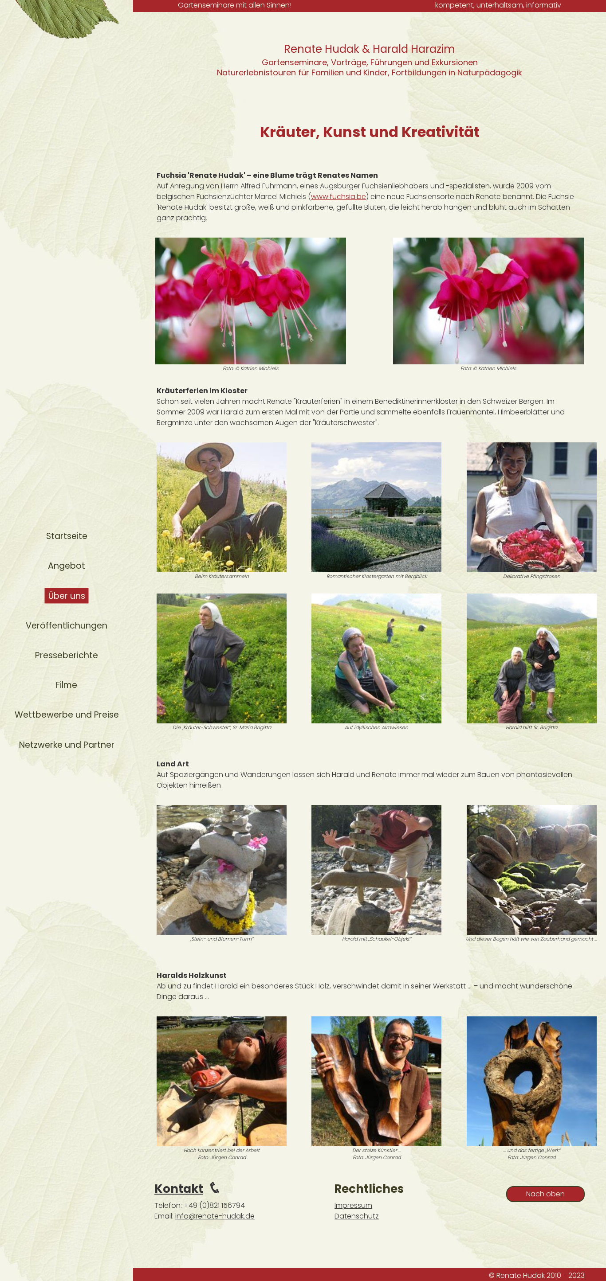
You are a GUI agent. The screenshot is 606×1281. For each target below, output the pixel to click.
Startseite (66, 536)
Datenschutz (356, 1216)
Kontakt (178, 1189)
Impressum (353, 1205)
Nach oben (545, 1194)
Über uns (66, 596)
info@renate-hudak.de (215, 1216)
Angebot (66, 566)
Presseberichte (66, 655)
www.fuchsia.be (338, 196)
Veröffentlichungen (66, 626)
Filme (66, 685)
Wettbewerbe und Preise (67, 715)
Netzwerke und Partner (66, 745)
